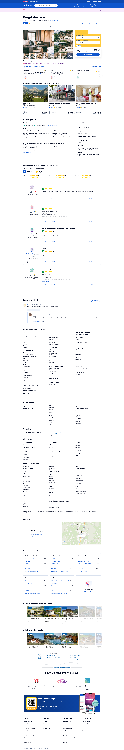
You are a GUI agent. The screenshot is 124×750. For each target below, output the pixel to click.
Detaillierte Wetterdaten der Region (62, 667)
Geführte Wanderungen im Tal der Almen (60, 558)
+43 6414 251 (35, 536)
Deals (25, 1)
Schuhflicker (54, 568)
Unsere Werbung (86, 723)
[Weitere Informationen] (93, 49)
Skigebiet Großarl (55, 563)
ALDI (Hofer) (54, 590)
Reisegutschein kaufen (29, 733)
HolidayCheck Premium (29, 735)
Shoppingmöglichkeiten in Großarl (59, 593)
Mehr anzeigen (26, 152)
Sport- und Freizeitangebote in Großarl (60, 571)
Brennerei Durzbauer (56, 588)
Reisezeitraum (79, 35)
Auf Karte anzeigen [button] (54, 20)
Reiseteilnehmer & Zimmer (82, 40)
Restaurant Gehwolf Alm (83, 561)
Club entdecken (85, 9)
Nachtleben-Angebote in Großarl (32, 593)
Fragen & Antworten (28, 726)
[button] (38, 41)
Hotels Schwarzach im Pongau (53, 657)
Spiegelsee (27, 561)
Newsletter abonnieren (29, 730)
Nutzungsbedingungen (68, 723)
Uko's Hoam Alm (28, 580)
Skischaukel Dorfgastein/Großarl (58, 566)
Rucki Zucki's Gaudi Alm (56, 561)
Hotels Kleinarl (73, 657)
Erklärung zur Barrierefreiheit (69, 737)
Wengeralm (80, 568)
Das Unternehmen (86, 721)
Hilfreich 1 (37, 321)
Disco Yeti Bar (28, 588)
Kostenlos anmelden (95, 9)
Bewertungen (37, 26)
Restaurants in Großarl (83, 571)
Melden (43, 310)
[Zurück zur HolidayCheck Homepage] (27, 5)
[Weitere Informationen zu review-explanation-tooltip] (41, 23)
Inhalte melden (27, 742)
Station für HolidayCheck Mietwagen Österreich (60, 433)
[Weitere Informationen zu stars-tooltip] (46, 17)
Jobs (83, 728)
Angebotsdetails (32, 512)
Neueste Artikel (85, 733)
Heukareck (27, 568)
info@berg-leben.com (37, 534)
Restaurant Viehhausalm (83, 566)
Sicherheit (65, 740)
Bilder (44, 26)
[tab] (81, 32)
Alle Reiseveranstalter (29, 740)
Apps (25, 737)
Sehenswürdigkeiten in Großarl (32, 571)
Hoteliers (45, 721)
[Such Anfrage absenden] (56, 5)
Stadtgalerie (54, 583)
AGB (64, 733)
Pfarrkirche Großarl (29, 558)
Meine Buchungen (28, 721)
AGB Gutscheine (66, 735)
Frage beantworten (34, 310)
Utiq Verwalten (66, 730)
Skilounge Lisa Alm (29, 585)
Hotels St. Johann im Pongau (53, 659)
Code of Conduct (47, 728)
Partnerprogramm (47, 726)
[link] (77, 5)
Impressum (65, 742)
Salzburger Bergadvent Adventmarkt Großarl (60, 580)
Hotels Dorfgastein (51, 655)
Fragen (50, 26)
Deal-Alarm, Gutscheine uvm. (30, 728)
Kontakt (88, 1)
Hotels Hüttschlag (74, 659)
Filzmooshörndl (28, 566)
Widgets (45, 723)
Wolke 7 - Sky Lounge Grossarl (84, 563)
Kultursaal (27, 590)
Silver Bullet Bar (28, 583)
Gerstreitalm (80, 558)
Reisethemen (85, 730)
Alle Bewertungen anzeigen (61, 289)
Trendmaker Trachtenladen (57, 585)
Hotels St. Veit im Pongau (75, 655)
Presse (83, 726)
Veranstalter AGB (67, 721)
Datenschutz (66, 726)
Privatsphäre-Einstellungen (69, 728)
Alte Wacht (27, 563)
